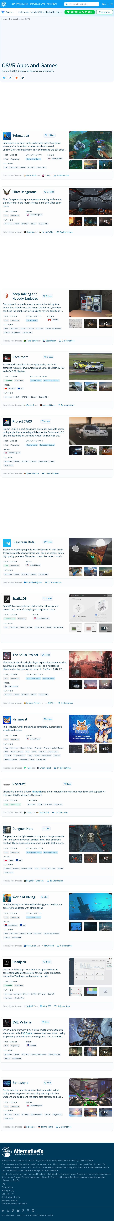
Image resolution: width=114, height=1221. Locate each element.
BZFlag (29, 1127)
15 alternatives (56, 881)
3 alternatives (67, 703)
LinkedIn (46, 1177)
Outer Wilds (31, 175)
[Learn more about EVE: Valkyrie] (7, 1023)
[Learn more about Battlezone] (7, 1083)
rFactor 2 (30, 405)
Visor (28, 812)
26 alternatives (66, 232)
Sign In (105, 4)
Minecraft (37, 791)
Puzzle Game (32, 320)
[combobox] (81, 4)
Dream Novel (45, 768)
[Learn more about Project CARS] (7, 422)
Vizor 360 (47, 1006)
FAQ (3, 1184)
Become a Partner (10, 1200)
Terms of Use (7, 1187)
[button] (90, 145)
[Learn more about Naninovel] (7, 720)
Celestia (30, 232)
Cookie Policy (7, 1193)
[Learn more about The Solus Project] (7, 656)
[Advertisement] (57, 40)
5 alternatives (66, 946)
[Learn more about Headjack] (7, 963)
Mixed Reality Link (34, 582)
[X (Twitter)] (8, 1210)
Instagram (34, 1177)
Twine (29, 768)
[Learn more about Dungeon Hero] (7, 829)
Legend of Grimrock (35, 881)
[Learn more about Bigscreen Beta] (7, 543)
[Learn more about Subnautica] (7, 136)
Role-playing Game (34, 852)
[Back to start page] (4, 4)
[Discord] (3, 1210)
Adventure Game (50, 852)
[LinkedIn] (33, 1210)
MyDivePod (49, 946)
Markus (29, 1164)
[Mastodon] (13, 1210)
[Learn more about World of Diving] (7, 898)
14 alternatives (67, 405)
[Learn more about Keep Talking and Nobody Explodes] (7, 295)
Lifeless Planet (32, 703)
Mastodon (8, 1177)
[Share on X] (10, 77)
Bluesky (17, 1177)
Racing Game (36, 380)
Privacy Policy (8, 1190)
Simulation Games (51, 380)
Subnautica (31, 946)
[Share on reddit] (16, 77)
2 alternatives (68, 341)
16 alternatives (52, 473)
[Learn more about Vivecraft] (7, 785)
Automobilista (48, 405)
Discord (80, 1174)
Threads (25, 1177)
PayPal (16, 1180)
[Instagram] (28, 1210)
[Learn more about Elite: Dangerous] (7, 193)
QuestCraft (44, 812)
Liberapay (6, 1180)
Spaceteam (51, 341)
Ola (20, 1164)
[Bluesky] (18, 1210)
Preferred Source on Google (14, 1203)
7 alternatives (63, 175)
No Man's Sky (47, 232)
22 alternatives (55, 582)
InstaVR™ (30, 1006)
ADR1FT (51, 703)
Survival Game (48, 678)
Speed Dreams (32, 473)
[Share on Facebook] (4, 77)
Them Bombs (32, 341)
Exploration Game (33, 159)
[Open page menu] (111, 4)
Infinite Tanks (47, 1127)
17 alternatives (64, 768)
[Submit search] (67, 4)
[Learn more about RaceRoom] (7, 358)
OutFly (47, 175)
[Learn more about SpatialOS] (7, 599)
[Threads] (23, 1210)
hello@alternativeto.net (59, 1174)
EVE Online (26, 1033)
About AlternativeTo (11, 1197)
